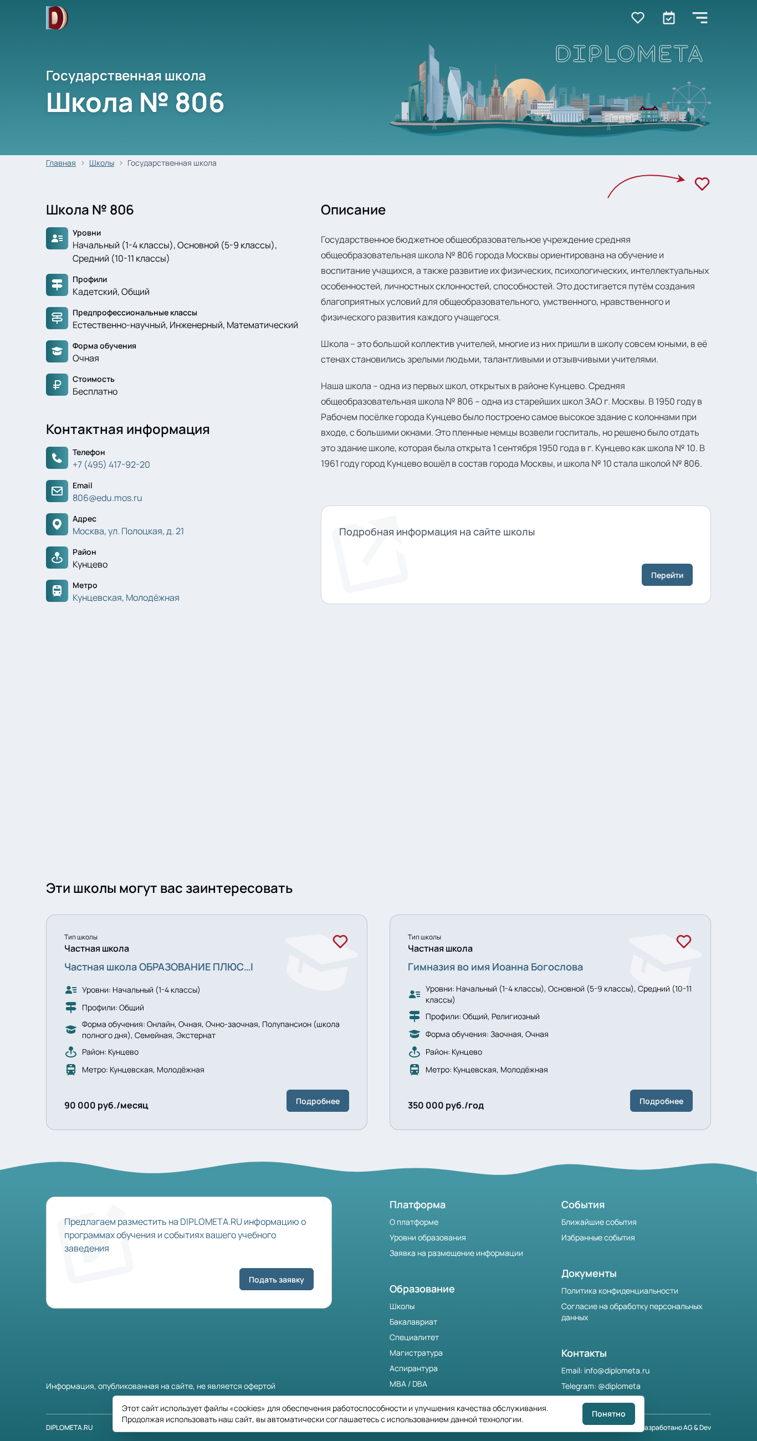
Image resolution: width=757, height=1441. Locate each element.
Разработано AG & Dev (676, 1427)
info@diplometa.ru (616, 1370)
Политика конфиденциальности (619, 1290)
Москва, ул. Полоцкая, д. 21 (128, 531)
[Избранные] (638, 18)
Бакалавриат (413, 1321)
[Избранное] (702, 184)
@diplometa (619, 1386)
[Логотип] (57, 18)
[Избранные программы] (669, 18)
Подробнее (318, 1101)
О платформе (414, 1222)
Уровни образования (428, 1237)
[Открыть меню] (700, 18)
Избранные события (598, 1237)
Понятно (609, 1413)
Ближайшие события (599, 1222)
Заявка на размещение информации (456, 1253)
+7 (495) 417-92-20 (111, 464)
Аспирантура (414, 1368)
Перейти (667, 575)
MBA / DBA (408, 1383)
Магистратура (416, 1352)
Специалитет (414, 1337)
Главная (61, 162)
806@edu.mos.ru (107, 498)
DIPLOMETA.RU (69, 1427)
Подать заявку (276, 1279)
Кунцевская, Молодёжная (126, 597)
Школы (101, 162)
